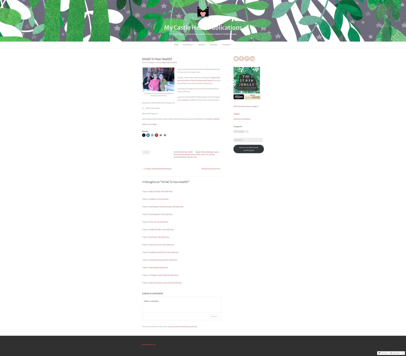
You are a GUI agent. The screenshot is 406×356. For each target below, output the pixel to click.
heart (203, 154)
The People (226, 45)
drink (175, 154)
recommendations (180, 157)
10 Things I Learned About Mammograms (158, 169)
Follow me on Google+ (149, 124)
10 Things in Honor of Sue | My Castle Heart (163, 275)
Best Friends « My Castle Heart (159, 237)
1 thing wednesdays (207, 152)
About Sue (183, 152)
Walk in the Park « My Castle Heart (160, 191)
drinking (181, 154)
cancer (216, 152)
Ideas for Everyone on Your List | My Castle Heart (165, 283)
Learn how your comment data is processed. (182, 326)
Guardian (209, 119)
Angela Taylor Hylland (169, 62)
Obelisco (216, 119)
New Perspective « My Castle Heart (161, 214)
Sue (144, 113)
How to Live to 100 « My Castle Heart (161, 245)
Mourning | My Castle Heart (158, 267)
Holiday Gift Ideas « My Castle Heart (161, 229)
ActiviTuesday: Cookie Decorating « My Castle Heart (166, 207)
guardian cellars (189, 154)
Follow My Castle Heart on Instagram (245, 106)
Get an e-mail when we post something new (248, 149)
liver (206, 154)
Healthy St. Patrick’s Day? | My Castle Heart (163, 252)
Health (190, 152)
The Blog (201, 45)
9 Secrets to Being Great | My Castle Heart (163, 260)
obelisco (212, 154)
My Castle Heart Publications (203, 27)
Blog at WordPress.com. (149, 344)
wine (195, 157)
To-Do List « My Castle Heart (158, 222)
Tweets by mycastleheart (241, 119)
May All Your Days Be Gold (210, 169)
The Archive (187, 45)
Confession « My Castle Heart (159, 199)
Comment (214, 316)
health (198, 154)
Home (176, 45)
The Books (213, 45)
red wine (185, 100)
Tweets (236, 114)
